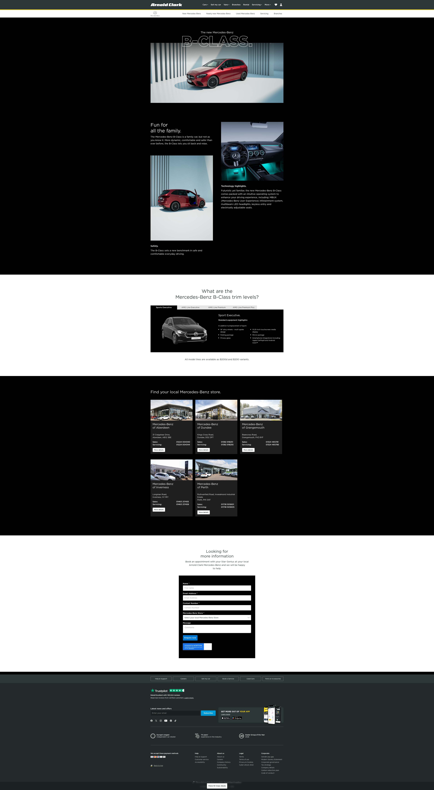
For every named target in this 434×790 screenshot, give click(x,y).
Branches (236, 5)
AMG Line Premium (217, 307)
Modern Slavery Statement (271, 759)
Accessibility (200, 762)
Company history (223, 762)
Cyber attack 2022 (246, 765)
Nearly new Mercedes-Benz (218, 14)
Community (221, 765)
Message (187, 623)
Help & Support (161, 679)
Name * (186, 584)
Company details (267, 768)
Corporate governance (270, 762)
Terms (241, 757)
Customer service (202, 759)
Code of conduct (267, 773)
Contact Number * (191, 603)
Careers (183, 679)
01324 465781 (272, 442)
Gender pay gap (267, 757)
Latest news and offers (161, 709)
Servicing (256, 5)
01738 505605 (227, 507)
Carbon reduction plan (270, 770)
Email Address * (190, 593)
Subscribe (208, 713)
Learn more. (189, 698)
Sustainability (222, 768)
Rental (246, 5)
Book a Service (228, 679)
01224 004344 (183, 445)
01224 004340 (183, 442)
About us (220, 757)
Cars (205, 5)
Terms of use (244, 759)
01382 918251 (227, 442)
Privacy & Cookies (246, 762)
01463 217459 (182, 504)
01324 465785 (272, 445)
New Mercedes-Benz (191, 14)
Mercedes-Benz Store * (193, 613)
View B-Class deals (217, 786)
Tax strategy (266, 765)
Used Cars (251, 679)
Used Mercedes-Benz (245, 14)
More (267, 5)
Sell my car (216, 5)
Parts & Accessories (273, 679)
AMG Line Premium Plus (243, 307)
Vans (226, 5)
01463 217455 (182, 502)
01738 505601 (227, 504)
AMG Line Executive (190, 307)
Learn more (225, 714)
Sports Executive (164, 307)
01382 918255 (227, 445)
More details (159, 450)
